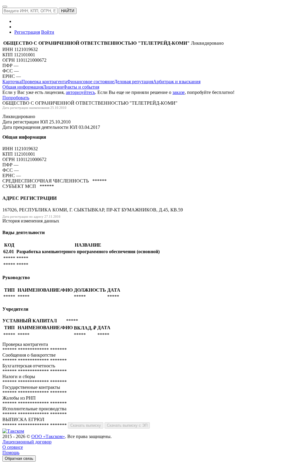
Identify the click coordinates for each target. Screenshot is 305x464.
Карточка (11, 81)
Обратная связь (19, 458)
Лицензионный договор (27, 441)
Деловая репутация (133, 81)
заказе (178, 92)
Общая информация (22, 86)
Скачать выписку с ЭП (127, 425)
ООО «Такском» (48, 436)
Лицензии (53, 86)
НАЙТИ (67, 11)
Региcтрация (27, 32)
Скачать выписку (85, 425)
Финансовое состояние (90, 81)
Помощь (10, 452)
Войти (47, 32)
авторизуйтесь (80, 92)
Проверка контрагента (44, 81)
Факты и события (81, 86)
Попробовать (15, 97)
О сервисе (12, 447)
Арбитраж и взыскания (176, 81)
